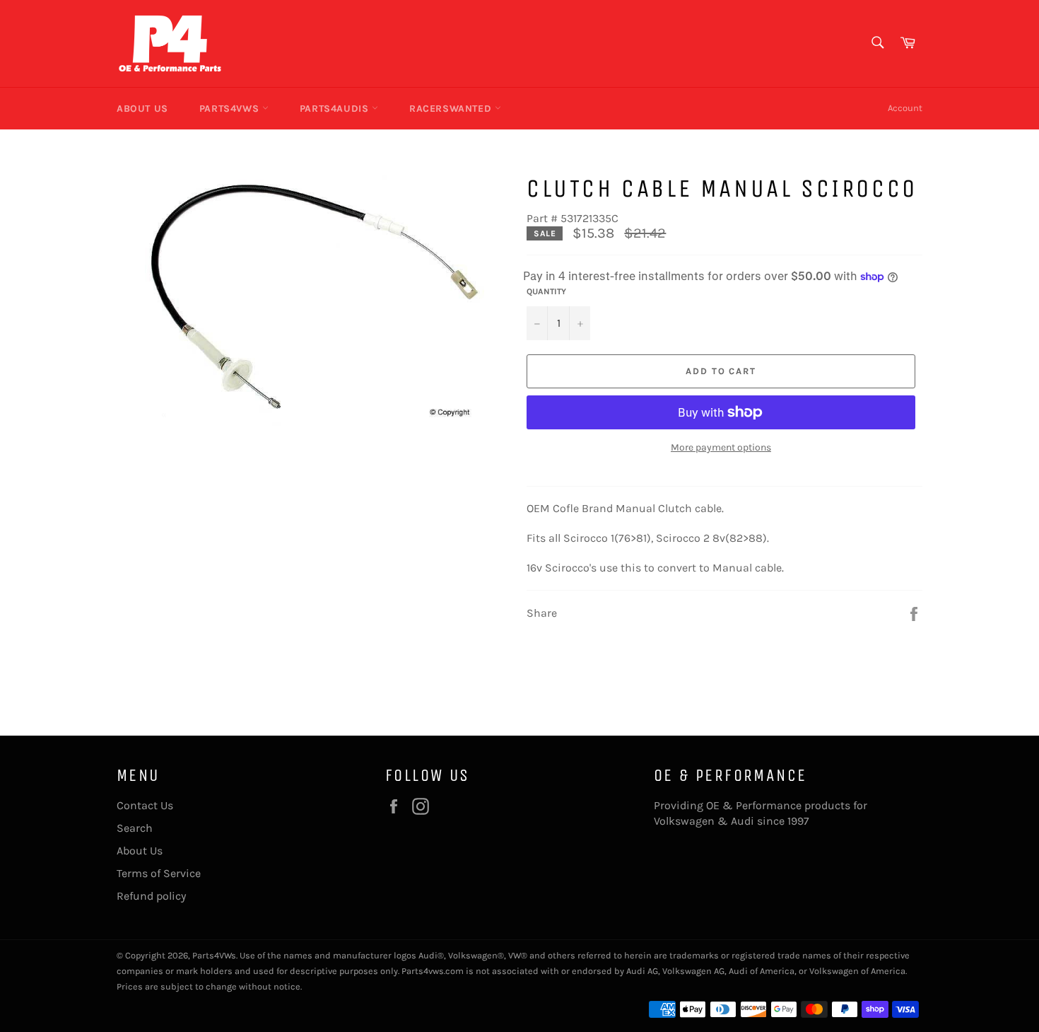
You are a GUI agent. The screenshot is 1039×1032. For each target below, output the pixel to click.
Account (905, 108)
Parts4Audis (336, 109)
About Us (142, 109)
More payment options (721, 447)
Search (135, 828)
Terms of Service (159, 873)
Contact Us (145, 805)
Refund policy (151, 896)
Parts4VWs (230, 109)
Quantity (546, 291)
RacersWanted (452, 109)
